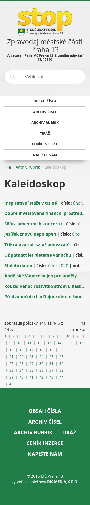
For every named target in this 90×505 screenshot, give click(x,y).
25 (52, 356)
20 (62, 350)
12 (40, 343)
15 (12, 350)
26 (62, 356)
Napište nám (45, 454)
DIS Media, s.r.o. (62, 481)
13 (50, 343)
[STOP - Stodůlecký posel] (45, 34)
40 (22, 377)
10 (20, 343)
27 (12, 363)
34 (22, 370)
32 (62, 363)
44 (62, 377)
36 (42, 370)
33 (12, 370)
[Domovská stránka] (10, 167)
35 (32, 370)
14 (60, 343)
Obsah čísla (45, 411)
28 (22, 363)
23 (32, 356)
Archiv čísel (45, 421)
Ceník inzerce (45, 443)
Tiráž (69, 432)
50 (72, 343)
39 (12, 377)
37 (52, 370)
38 (62, 370)
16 (22, 350)
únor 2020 (58, 265)
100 (83, 343)
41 (32, 377)
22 (22, 356)
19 (52, 350)
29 (32, 363)
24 (42, 356)
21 (12, 356)
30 (42, 363)
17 (32, 350)
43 (52, 377)
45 (12, 384)
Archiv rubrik (28, 167)
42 (42, 377)
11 (30, 343)
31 (52, 363)
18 (42, 350)
